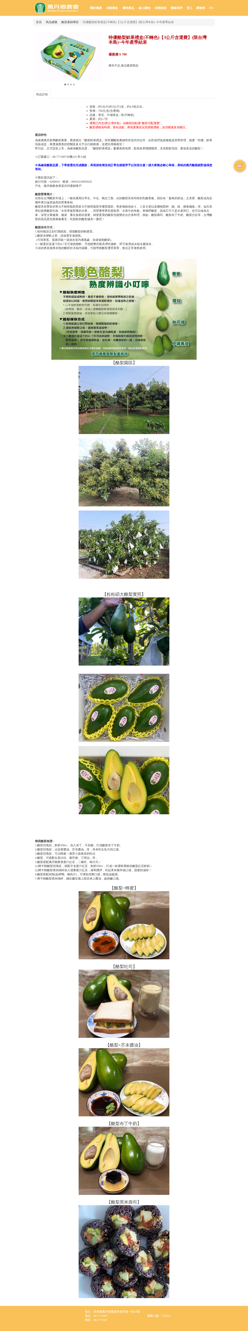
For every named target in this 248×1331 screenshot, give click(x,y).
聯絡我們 (176, 7)
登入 (189, 7)
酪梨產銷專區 (70, 22)
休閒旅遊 (160, 7)
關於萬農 (96, 7)
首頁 (39, 22)
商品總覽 (51, 22)
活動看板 (112, 7)
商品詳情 (42, 94)
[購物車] (239, 166)
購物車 (200, 7)
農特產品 (128, 7)
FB (211, 7)
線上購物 (144, 7)
